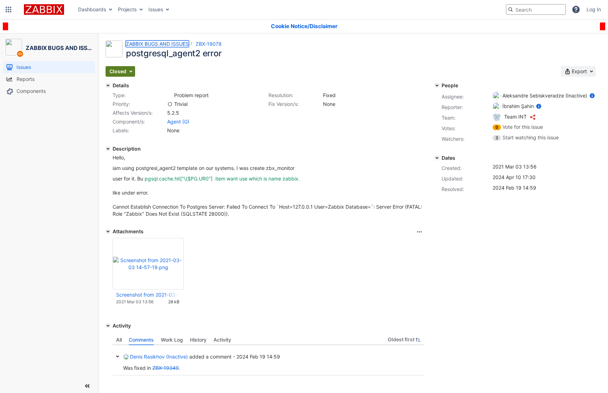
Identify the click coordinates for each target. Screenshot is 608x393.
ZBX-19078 (209, 44)
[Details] (108, 85)
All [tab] (119, 340)
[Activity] (108, 325)
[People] (437, 85)
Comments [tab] (141, 340)
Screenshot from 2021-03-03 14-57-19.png (147, 295)
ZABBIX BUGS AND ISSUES (157, 44)
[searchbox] (535, 9)
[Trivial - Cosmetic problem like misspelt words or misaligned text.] (170, 104)
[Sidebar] (87, 386)
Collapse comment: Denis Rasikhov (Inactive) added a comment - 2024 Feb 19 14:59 (117, 356)
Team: (449, 118)
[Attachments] (108, 231)
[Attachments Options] (419, 232)
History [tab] (198, 340)
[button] (8, 9)
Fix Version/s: (283, 104)
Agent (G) (178, 122)
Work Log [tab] (172, 340)
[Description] (108, 148)
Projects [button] (127, 9)
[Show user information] (592, 96)
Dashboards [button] (92, 9)
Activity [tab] (222, 340)
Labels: (121, 130)
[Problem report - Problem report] (170, 95)
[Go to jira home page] (44, 9)
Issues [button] (155, 9)
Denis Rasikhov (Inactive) (159, 357)
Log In (594, 9)
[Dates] (437, 158)
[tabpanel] (268, 360)
